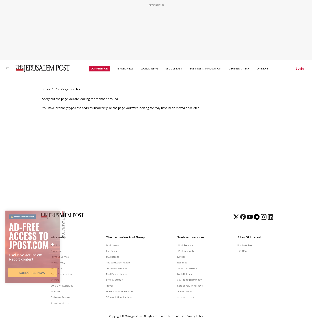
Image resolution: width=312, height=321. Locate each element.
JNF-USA (242, 251)
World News (112, 245)
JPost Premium (185, 245)
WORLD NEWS (149, 68)
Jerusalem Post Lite (116, 268)
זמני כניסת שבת (185, 297)
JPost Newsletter (186, 251)
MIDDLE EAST (173, 68)
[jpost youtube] (250, 219)
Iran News (111, 251)
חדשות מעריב (184, 291)
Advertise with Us (60, 303)
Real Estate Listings (116, 274)
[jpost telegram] (257, 219)
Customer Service (60, 297)
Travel (109, 285)
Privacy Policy (195, 316)
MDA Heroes (112, 256)
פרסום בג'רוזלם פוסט (62, 285)
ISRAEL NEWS (125, 68)
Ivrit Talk (181, 256)
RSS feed (182, 262)
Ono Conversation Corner (120, 291)
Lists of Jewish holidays (190, 285)
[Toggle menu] (7, 68)
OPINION (262, 68)
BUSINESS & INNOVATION (205, 68)
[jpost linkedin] (270, 219)
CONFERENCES (100, 68)
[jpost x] (236, 219)
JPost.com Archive (187, 268)
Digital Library (184, 274)
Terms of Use (176, 316)
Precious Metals (114, 279)
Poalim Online (244, 245)
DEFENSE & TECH (239, 68)
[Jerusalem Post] (40, 68)
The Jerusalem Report (118, 262)
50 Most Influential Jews (119, 297)
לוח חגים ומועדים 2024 (189, 279)
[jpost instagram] (263, 219)
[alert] (32, 279)
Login (300, 68)
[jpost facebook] (243, 219)
